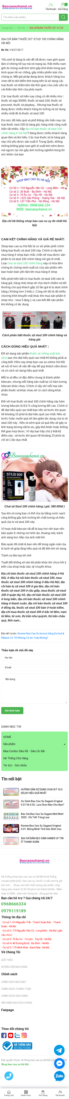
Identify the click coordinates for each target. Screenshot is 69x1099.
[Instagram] (24, 1035)
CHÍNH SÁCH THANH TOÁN (16, 988)
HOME (7, 737)
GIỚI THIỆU (7, 960)
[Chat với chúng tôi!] (59, 1063)
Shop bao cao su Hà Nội (15, 1064)
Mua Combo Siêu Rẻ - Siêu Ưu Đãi (24, 751)
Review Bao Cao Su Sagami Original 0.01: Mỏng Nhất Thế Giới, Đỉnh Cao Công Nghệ (41, 829)
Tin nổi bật (11, 778)
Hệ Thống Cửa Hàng (15, 758)
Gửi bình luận (12, 710)
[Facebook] (4, 1035)
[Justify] (63, 17)
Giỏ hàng (63, 9)
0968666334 (13, 904)
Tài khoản (60, 1095)
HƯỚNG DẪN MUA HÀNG (14, 966)
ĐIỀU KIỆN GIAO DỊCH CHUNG (16, 1002)
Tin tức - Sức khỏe (15, 765)
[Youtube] (10, 1035)
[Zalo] (17, 1035)
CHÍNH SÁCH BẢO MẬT (13, 982)
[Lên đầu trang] (59, 1086)
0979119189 (13, 910)
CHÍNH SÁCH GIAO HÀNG (14, 995)
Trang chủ (9, 1095)
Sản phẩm (9, 744)
